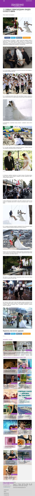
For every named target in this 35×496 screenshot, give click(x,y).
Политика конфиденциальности (19, 487)
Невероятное (6, 493)
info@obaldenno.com (6, 487)
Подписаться (29, 1)
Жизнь (5, 491)
